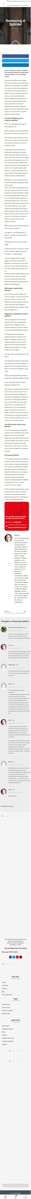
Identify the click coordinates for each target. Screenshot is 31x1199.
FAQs (3, 1032)
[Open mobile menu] (3, 3)
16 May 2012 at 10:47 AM (15, 630)
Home (3, 982)
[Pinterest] (20, 957)
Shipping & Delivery (7, 1029)
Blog (3, 991)
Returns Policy (6, 1013)
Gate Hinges (5, 1026)
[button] (15, 56)
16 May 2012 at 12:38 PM (15, 648)
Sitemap (4, 1044)
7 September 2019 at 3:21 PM (16, 687)
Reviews (4, 1035)
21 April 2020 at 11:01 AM (15, 764)
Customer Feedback (7, 1041)
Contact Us (5, 985)
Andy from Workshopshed (15, 627)
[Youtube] (17, 957)
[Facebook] (10, 957)
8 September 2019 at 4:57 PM (16, 723)
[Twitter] (13, 957)
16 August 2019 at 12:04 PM (16, 668)
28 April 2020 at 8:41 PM (15, 792)
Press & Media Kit (7, 994)
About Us (4, 988)
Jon (9, 645)
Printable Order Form (8, 1038)
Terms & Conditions (7, 1010)
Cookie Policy (6, 1004)
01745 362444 (17, 522)
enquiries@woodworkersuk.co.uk (17, 527)
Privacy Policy (6, 1007)
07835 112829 (13, 952)
